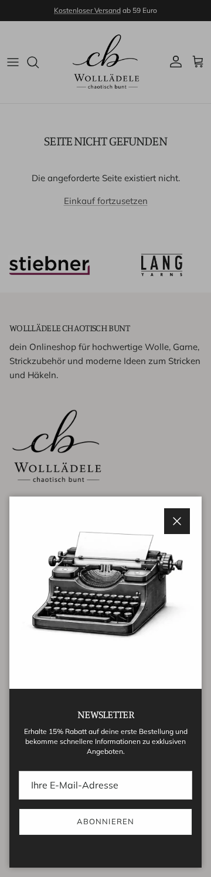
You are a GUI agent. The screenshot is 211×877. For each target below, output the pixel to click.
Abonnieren (105, 821)
